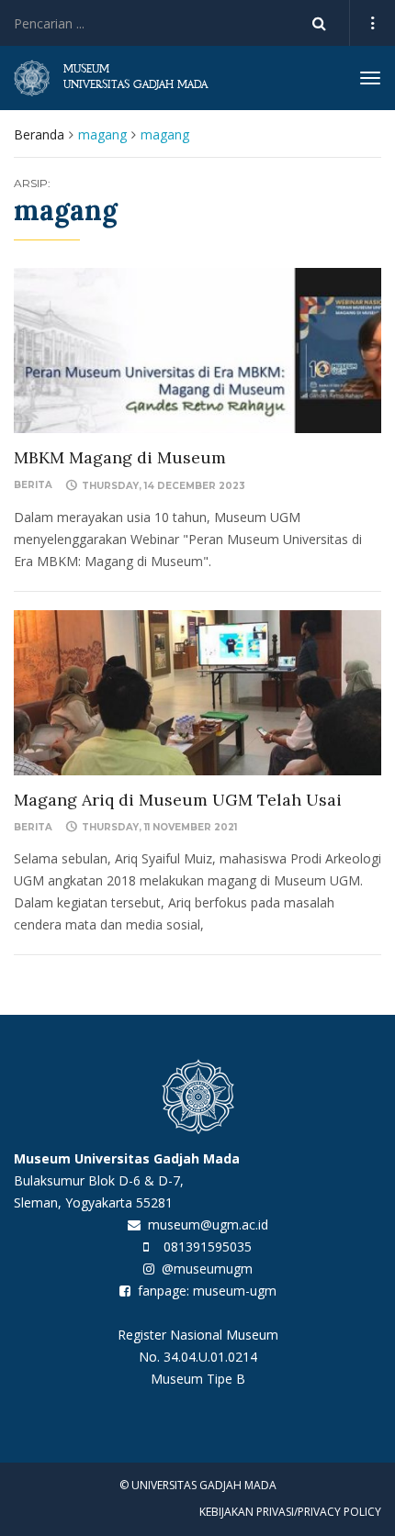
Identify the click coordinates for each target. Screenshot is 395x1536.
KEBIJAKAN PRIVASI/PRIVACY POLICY (290, 1511)
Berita (33, 485)
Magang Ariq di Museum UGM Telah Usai (178, 799)
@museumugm (207, 1268)
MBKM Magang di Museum (120, 457)
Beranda (39, 134)
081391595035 (208, 1246)
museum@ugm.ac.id (208, 1224)
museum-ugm (234, 1290)
